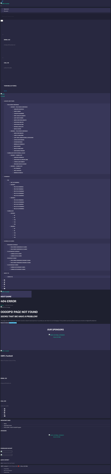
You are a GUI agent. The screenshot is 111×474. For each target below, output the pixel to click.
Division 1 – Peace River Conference (19, 106)
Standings (7, 176)
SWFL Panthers (17, 170)
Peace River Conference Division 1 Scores (20, 260)
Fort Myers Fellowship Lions (21, 159)
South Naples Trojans (19, 150)
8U (14, 217)
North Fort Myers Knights (20, 120)
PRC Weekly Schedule (12, 244)
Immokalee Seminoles (19, 144)
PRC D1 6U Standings (18, 186)
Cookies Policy (6, 472)
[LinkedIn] (4, 284)
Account (6, 11)
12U (15, 221)
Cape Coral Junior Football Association (23, 137)
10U (15, 219)
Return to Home (5, 322)
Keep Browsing (13, 322)
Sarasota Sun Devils (19, 109)
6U (14, 215)
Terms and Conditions (8, 470)
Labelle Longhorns (18, 135)
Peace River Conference (13, 104)
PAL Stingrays (17, 168)
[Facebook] (4, 280)
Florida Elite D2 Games (16, 255)
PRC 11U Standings (15, 182)
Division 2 (13, 197)
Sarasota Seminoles (19, 157)
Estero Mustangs (18, 141)
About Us (6, 273)
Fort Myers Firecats (19, 122)
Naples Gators (17, 128)
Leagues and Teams (9, 101)
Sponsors (6, 9)
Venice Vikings (17, 111)
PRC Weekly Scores (11, 258)
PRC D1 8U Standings (18, 189)
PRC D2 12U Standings (19, 208)
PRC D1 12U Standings (19, 193)
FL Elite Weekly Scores (12, 264)
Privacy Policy (6, 468)
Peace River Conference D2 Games (19, 249)
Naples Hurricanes (18, 148)
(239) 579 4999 (8, 68)
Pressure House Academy (20, 163)
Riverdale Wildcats (18, 126)
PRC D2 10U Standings (19, 206)
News (5, 423)
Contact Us (10, 276)
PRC (8, 180)
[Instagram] (4, 286)
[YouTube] (4, 288)
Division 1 (13, 184)
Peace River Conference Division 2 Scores (21, 262)
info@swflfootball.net (9, 45)
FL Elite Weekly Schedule (13, 251)
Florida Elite (10, 210)
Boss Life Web (24, 466)
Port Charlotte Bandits (19, 115)
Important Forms (8, 425)
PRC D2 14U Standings (19, 202)
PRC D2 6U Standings (19, 199)
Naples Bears (17, 146)
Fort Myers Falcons (18, 124)
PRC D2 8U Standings (19, 204)
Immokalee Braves (18, 172)
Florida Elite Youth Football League (16, 152)
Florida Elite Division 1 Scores (18, 267)
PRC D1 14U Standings (19, 195)
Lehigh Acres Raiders (19, 139)
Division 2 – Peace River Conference (19, 131)
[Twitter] (4, 282)
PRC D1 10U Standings (19, 191)
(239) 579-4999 (4, 406)
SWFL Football (4, 466)
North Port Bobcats (18, 133)
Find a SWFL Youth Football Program (12, 427)
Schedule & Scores (9, 241)
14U (15, 224)
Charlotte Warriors (19, 113)
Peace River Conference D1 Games (19, 246)
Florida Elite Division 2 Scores (18, 269)
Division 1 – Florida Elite (16, 155)
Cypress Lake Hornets (19, 161)
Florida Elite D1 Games (16, 253)
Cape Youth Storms (18, 117)
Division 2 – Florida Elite (16, 166)
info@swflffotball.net (6, 383)
